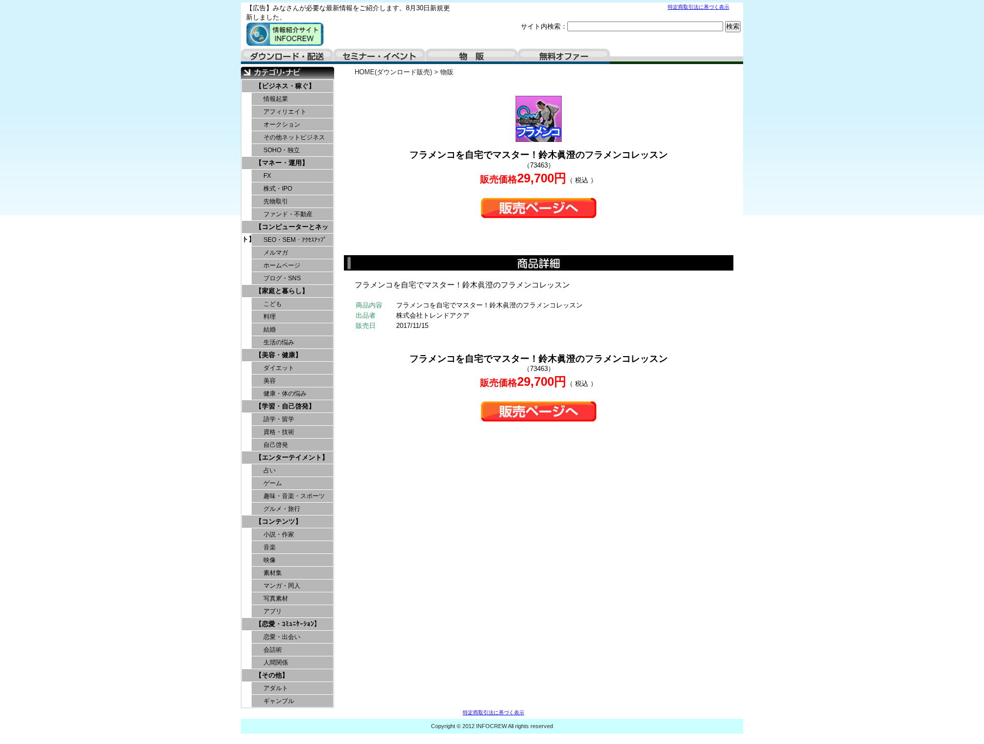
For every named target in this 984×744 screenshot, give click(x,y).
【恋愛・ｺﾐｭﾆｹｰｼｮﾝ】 (288, 624)
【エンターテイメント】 (292, 457)
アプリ (272, 611)
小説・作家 (278, 534)
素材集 (272, 573)
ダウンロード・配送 (287, 56)
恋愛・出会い (281, 637)
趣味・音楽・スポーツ (294, 496)
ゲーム (272, 483)
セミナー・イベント (379, 56)
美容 (269, 381)
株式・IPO (277, 188)
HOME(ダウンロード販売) (393, 72)
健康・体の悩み (284, 393)
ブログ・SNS (282, 278)
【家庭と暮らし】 (282, 291)
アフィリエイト (284, 112)
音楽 (269, 547)
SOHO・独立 (281, 150)
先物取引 (275, 201)
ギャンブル (278, 701)
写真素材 (275, 598)
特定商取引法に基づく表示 (698, 7)
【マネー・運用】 (282, 163)
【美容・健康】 (278, 355)
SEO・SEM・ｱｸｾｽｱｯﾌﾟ (294, 240)
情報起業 (275, 99)
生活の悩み (278, 342)
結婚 (269, 329)
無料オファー (564, 56)
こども (272, 304)
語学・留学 (278, 419)
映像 (269, 560)
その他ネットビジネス (294, 137)
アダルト (275, 688)
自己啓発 (275, 445)
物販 (471, 56)
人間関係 (275, 662)
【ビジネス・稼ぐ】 (285, 86)
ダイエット (278, 368)
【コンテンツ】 (278, 521)
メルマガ (275, 253)
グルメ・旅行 (281, 509)
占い (269, 470)
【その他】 (272, 675)
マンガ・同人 (281, 586)
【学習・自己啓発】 (285, 406)
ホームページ (281, 265)
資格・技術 (278, 432)
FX (267, 176)
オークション (281, 124)
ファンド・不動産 (288, 214)
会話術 (272, 650)
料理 (269, 317)
